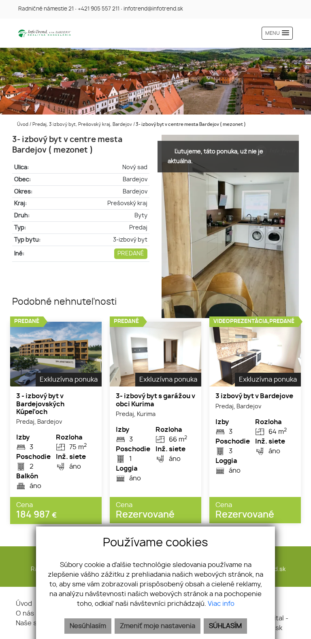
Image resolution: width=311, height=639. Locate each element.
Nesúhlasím (88, 626)
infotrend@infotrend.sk (153, 9)
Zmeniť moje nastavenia (157, 626)
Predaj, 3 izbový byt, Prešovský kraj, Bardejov (82, 124)
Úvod (22, 124)
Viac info (221, 604)
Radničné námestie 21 (46, 9)
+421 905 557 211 (98, 9)
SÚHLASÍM (225, 626)
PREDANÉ (130, 254)
